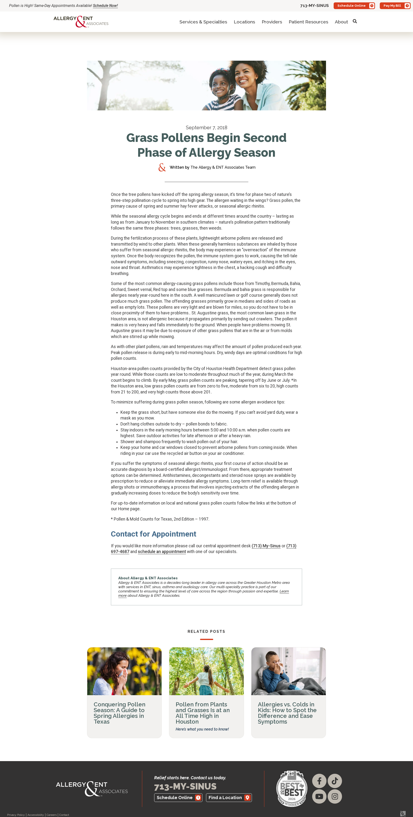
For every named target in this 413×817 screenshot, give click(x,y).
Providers (272, 21)
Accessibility (35, 815)
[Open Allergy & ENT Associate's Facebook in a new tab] (319, 781)
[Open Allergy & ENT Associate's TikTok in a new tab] (335, 781)
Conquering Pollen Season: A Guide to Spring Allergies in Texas (119, 713)
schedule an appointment (162, 551)
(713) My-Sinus (266, 545)
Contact (64, 815)
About (341, 21)
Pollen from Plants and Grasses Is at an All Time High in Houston (203, 713)
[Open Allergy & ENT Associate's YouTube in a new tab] (319, 796)
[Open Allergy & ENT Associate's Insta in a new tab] (335, 796)
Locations (244, 21)
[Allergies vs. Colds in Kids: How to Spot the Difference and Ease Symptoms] (288, 671)
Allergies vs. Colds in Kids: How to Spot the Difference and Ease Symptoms (287, 713)
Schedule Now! (105, 5)
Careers (52, 815)
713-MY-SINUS (185, 786)
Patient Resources (308, 21)
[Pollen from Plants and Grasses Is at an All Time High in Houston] (206, 671)
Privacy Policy (16, 815)
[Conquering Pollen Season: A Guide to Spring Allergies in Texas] (124, 671)
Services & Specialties (203, 21)
